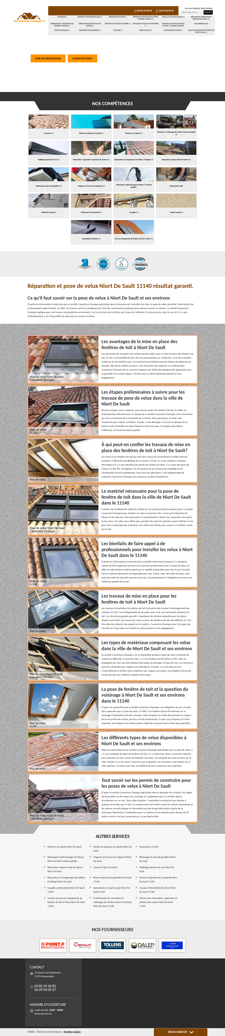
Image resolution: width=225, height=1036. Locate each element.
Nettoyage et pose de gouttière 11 (118, 24)
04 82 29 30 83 (144, 11)
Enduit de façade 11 (62, 30)
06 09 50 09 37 (166, 11)
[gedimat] (82, 945)
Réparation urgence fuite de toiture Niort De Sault (65, 869)
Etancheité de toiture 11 (173, 30)
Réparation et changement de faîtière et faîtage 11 (62, 25)
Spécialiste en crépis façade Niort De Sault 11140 (111, 890)
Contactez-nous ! (82, 58)
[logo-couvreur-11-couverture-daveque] (29, 18)
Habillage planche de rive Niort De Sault (156, 869)
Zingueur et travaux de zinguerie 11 (145, 25)
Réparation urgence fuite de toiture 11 (90, 25)
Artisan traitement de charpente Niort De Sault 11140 (158, 880)
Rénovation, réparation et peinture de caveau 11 (201, 18)
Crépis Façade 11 (145, 30)
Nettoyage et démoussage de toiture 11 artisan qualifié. (173, 25)
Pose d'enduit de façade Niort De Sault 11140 (112, 880)
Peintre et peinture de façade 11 (90, 17)
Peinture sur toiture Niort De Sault (64, 847)
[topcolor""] (172, 945)
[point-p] (52, 945)
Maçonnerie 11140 (148, 847)
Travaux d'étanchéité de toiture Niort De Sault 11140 (157, 890)
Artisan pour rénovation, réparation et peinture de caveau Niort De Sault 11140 (158, 902)
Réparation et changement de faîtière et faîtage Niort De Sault (66, 880)
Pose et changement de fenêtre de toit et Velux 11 (201, 31)
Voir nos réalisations (48, 58)
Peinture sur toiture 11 (118, 17)
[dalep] (142, 945)
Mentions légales (72, 1032)
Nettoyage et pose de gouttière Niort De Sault (157, 859)
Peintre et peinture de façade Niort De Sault (112, 849)
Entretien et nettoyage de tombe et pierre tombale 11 (145, 18)
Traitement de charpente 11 (90, 30)
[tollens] (112, 945)
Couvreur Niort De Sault (105, 867)
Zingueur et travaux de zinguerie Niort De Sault (112, 859)
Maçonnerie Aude (201, 24)
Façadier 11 (117, 30)
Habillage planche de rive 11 (173, 17)
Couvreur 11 (62, 17)
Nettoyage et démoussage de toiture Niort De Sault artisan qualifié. (65, 859)
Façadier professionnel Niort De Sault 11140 (65, 890)
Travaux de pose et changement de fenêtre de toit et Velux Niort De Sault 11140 (66, 902)
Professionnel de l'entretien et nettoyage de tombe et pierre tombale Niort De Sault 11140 (112, 902)
